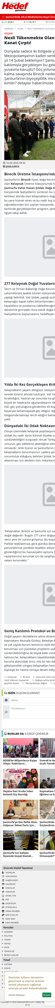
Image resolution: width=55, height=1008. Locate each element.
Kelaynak (12, 677)
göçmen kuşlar (11, 683)
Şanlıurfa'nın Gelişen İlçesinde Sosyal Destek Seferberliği (17, 854)
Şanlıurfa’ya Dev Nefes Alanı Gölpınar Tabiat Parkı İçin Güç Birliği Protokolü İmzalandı (20, 824)
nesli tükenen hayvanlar (16, 680)
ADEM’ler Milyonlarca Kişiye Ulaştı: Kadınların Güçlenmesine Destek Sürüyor (20, 762)
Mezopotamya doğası (36, 683)
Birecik (26, 677)
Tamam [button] (46, 994)
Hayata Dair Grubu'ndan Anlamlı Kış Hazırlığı (18, 793)
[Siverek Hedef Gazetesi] (15, 7)
